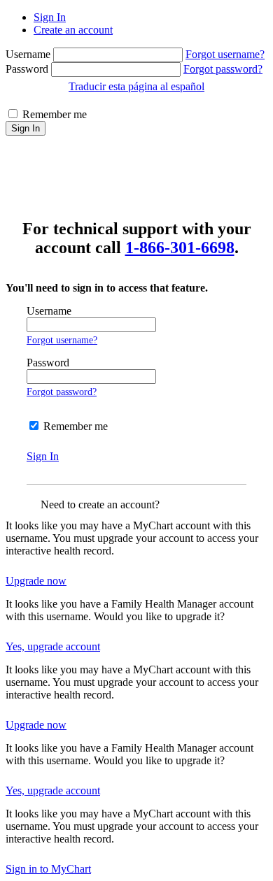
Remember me (54, 114)
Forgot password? (222, 69)
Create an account (73, 30)
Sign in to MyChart (48, 869)
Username (29, 54)
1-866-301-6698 (179, 247)
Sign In (50, 17)
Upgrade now (36, 581)
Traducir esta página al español (136, 86)
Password (28, 69)
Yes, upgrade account (53, 646)
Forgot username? (225, 54)
